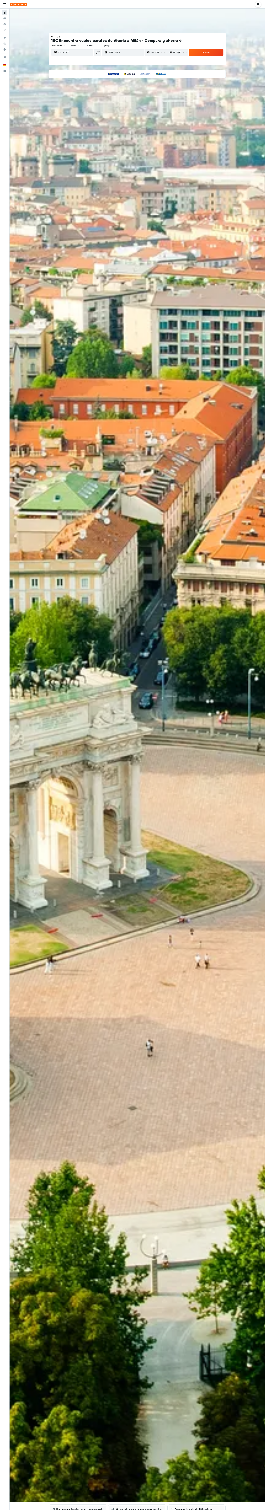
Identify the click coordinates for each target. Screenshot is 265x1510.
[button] (5, 4)
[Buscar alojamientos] (4, 18)
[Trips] (4, 57)
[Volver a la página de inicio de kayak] (18, 4)
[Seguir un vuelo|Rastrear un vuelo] (4, 43)
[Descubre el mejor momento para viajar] (4, 49)
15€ (54, 40)
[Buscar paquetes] (4, 30)
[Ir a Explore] (4, 38)
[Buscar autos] (4, 24)
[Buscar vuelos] (4, 12)
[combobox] (58, 45)
